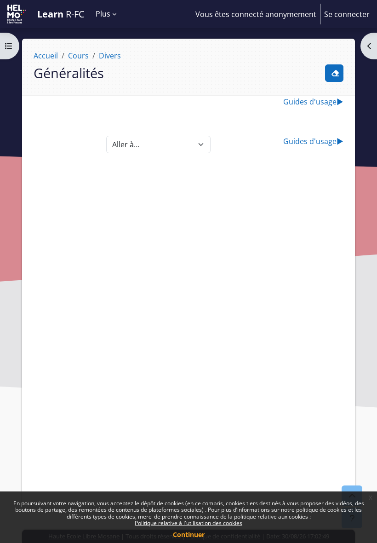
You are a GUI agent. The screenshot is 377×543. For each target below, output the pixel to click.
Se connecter (347, 14)
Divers (110, 56)
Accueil (46, 56)
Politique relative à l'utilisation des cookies (188, 523)
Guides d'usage (313, 102)
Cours (78, 56)
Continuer (189, 534)
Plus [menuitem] (103, 14)
